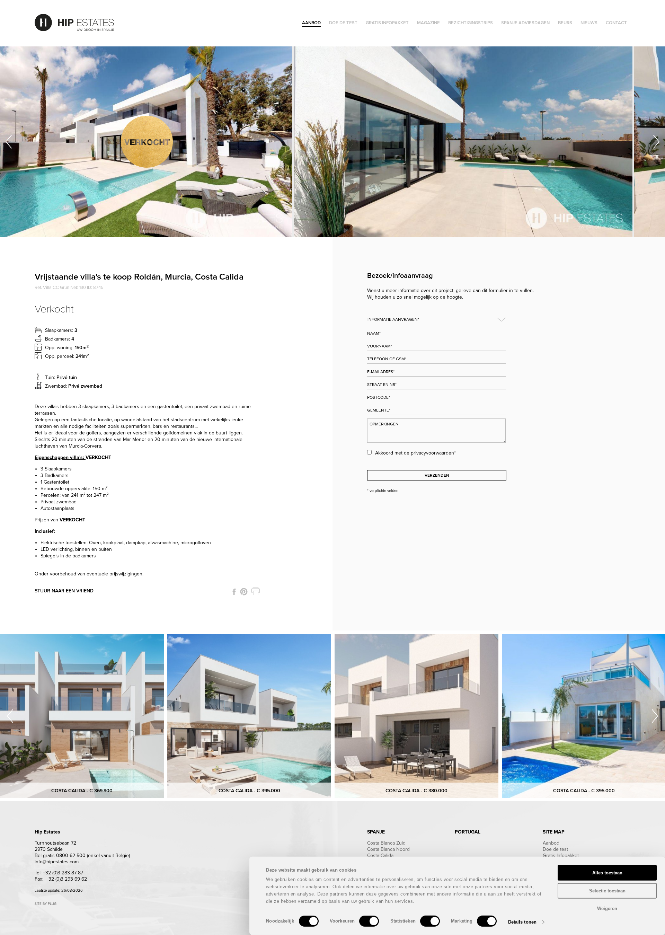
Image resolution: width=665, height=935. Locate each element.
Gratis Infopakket (561, 855)
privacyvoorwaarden (432, 453)
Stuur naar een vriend (64, 591)
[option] (147, 141)
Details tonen (522, 922)
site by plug (45, 904)
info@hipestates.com (57, 862)
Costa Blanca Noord (388, 849)
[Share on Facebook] (234, 592)
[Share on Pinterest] (244, 592)
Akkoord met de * (415, 453)
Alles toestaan (607, 872)
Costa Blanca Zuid (386, 843)
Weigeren (607, 908)
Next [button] (656, 141)
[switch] (369, 921)
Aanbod (551, 843)
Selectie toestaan (607, 890)
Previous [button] (8, 141)
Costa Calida (380, 855)
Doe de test (555, 849)
